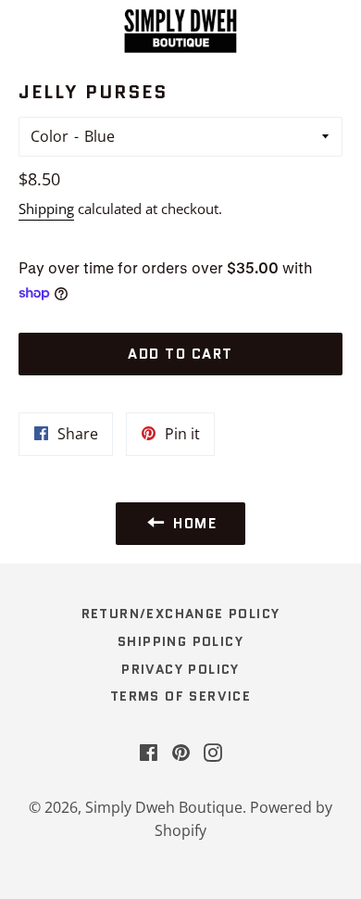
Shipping (46, 208)
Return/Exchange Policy (180, 613)
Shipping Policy (180, 641)
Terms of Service (180, 696)
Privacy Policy (180, 669)
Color (49, 136)
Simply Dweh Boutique (164, 807)
